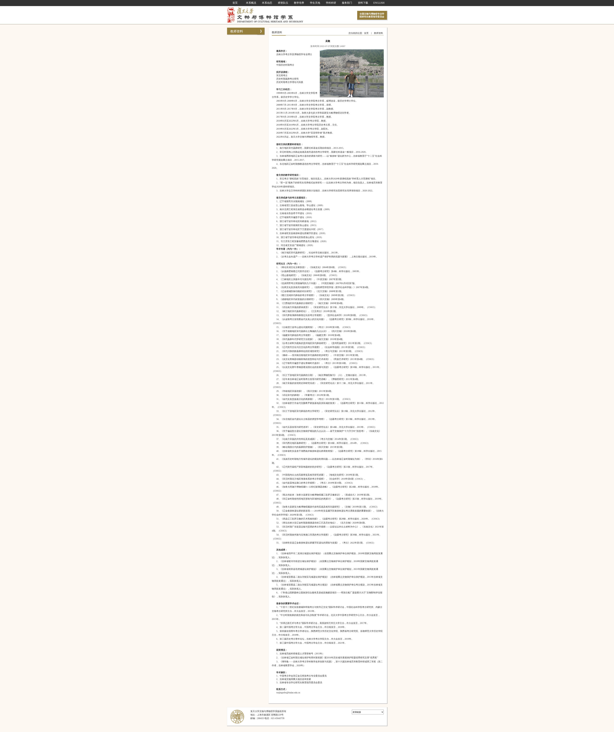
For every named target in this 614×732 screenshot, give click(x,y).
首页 (366, 33)
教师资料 (236, 31)
